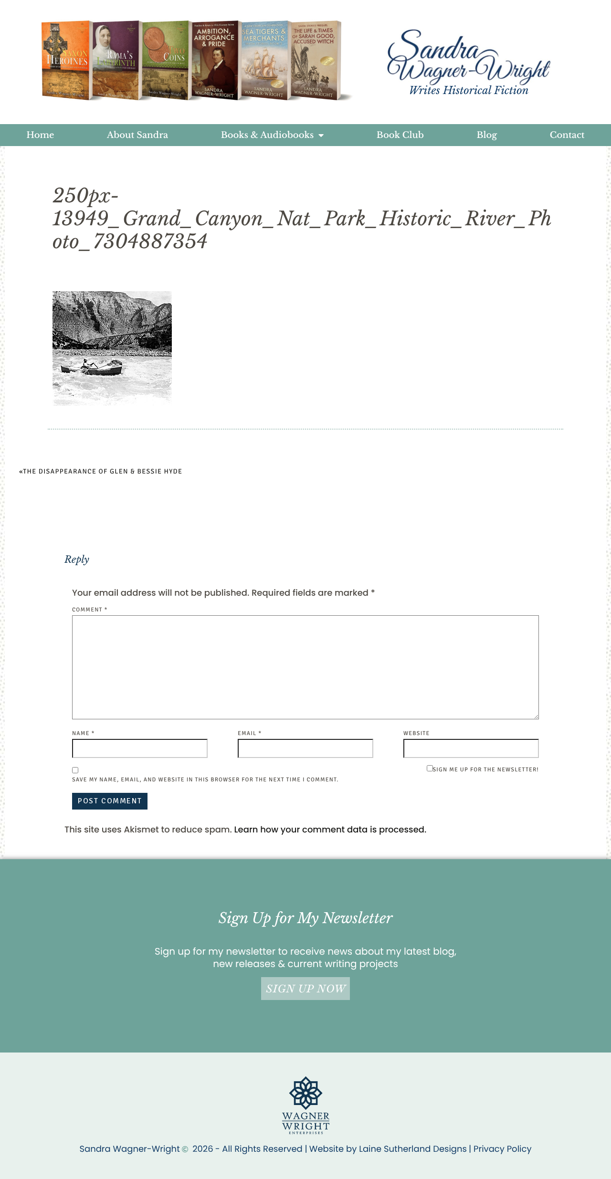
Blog (486, 135)
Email (250, 733)
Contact (567, 135)
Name (83, 733)
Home (40, 135)
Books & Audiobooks (267, 135)
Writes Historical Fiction (468, 90)
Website (416, 733)
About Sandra (137, 135)
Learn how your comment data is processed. (330, 830)
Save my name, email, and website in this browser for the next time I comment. (205, 779)
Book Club (400, 135)
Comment (90, 609)
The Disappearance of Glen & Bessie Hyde (102, 472)
